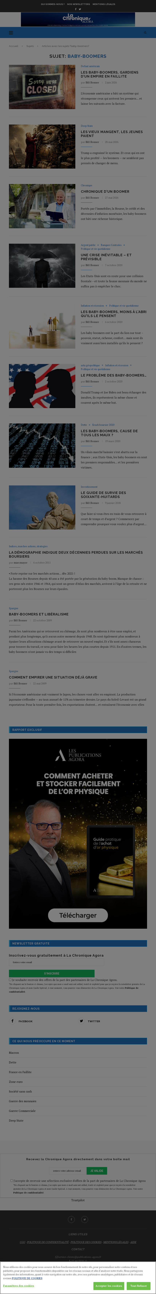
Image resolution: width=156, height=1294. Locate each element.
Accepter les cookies (109, 1286)
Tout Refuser (138, 1286)
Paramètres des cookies (18, 1285)
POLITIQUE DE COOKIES (27, 1278)
